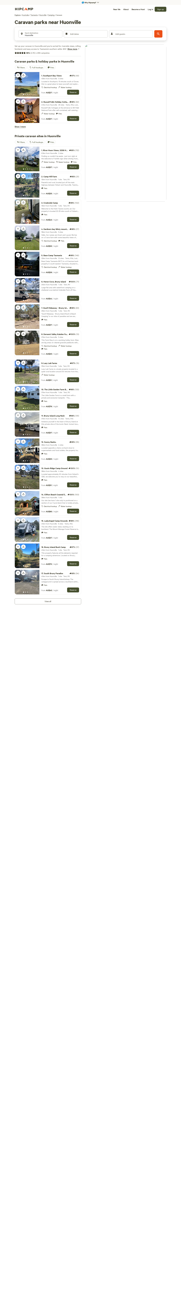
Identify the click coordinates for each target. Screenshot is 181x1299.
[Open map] (125, 123)
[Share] (23, 75)
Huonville (42, 15)
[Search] (158, 34)
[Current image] (24, 94)
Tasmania (34, 15)
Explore (17, 15)
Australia (25, 15)
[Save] (18, 75)
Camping (51, 15)
